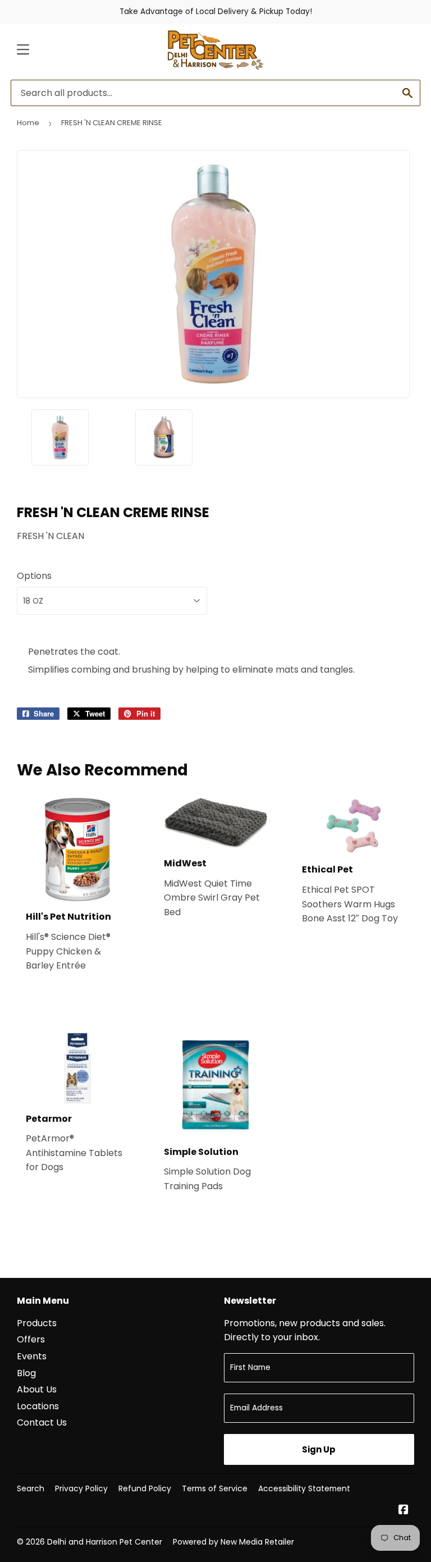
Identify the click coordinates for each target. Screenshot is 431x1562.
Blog (26, 1373)
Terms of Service (214, 1488)
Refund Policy (144, 1488)
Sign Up (319, 1449)
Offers (31, 1339)
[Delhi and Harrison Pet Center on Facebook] (403, 1510)
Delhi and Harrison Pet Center (104, 1541)
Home (28, 122)
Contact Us (42, 1422)
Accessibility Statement (304, 1488)
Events (32, 1356)
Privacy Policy (81, 1488)
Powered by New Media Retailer (233, 1541)
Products (37, 1323)
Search (30, 1488)
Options (34, 575)
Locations (38, 1406)
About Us (37, 1389)
